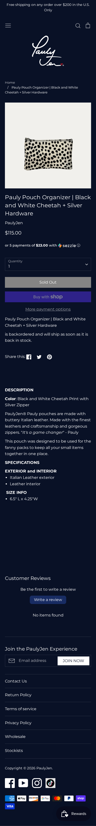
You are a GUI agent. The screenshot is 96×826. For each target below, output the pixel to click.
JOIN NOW (73, 660)
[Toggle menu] (8, 25)
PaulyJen (14, 223)
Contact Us (16, 681)
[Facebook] (8, 782)
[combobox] (48, 264)
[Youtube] (21, 782)
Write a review (48, 599)
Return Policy (18, 695)
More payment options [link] (48, 309)
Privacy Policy (18, 723)
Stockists (14, 750)
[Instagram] (35, 782)
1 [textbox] (9, 266)
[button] (48, 245)
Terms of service (20, 709)
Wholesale (15, 736)
